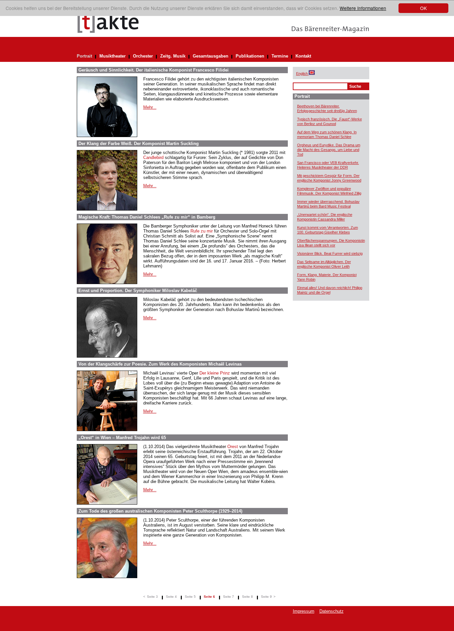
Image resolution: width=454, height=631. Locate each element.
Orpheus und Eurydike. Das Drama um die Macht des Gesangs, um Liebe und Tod (328, 149)
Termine (280, 56)
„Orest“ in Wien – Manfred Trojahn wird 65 (122, 437)
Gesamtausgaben (210, 56)
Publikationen (250, 56)
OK (423, 8)
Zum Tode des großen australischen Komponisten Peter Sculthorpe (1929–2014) (160, 511)
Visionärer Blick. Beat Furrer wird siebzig (330, 253)
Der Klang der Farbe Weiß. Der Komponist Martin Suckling (138, 143)
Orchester (143, 56)
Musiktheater (112, 56)
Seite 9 (266, 596)
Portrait (84, 56)
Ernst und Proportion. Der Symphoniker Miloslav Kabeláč (137, 290)
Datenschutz (331, 611)
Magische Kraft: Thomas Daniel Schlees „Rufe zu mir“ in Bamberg (146, 217)
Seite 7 (228, 596)
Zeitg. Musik (172, 56)
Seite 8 (247, 596)
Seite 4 (171, 596)
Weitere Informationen (363, 8)
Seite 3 (152, 596)
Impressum (303, 611)
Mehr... (150, 107)
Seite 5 (190, 596)
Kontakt (303, 56)
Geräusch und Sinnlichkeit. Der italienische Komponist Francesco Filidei (153, 70)
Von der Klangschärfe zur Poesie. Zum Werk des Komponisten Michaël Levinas (160, 364)
